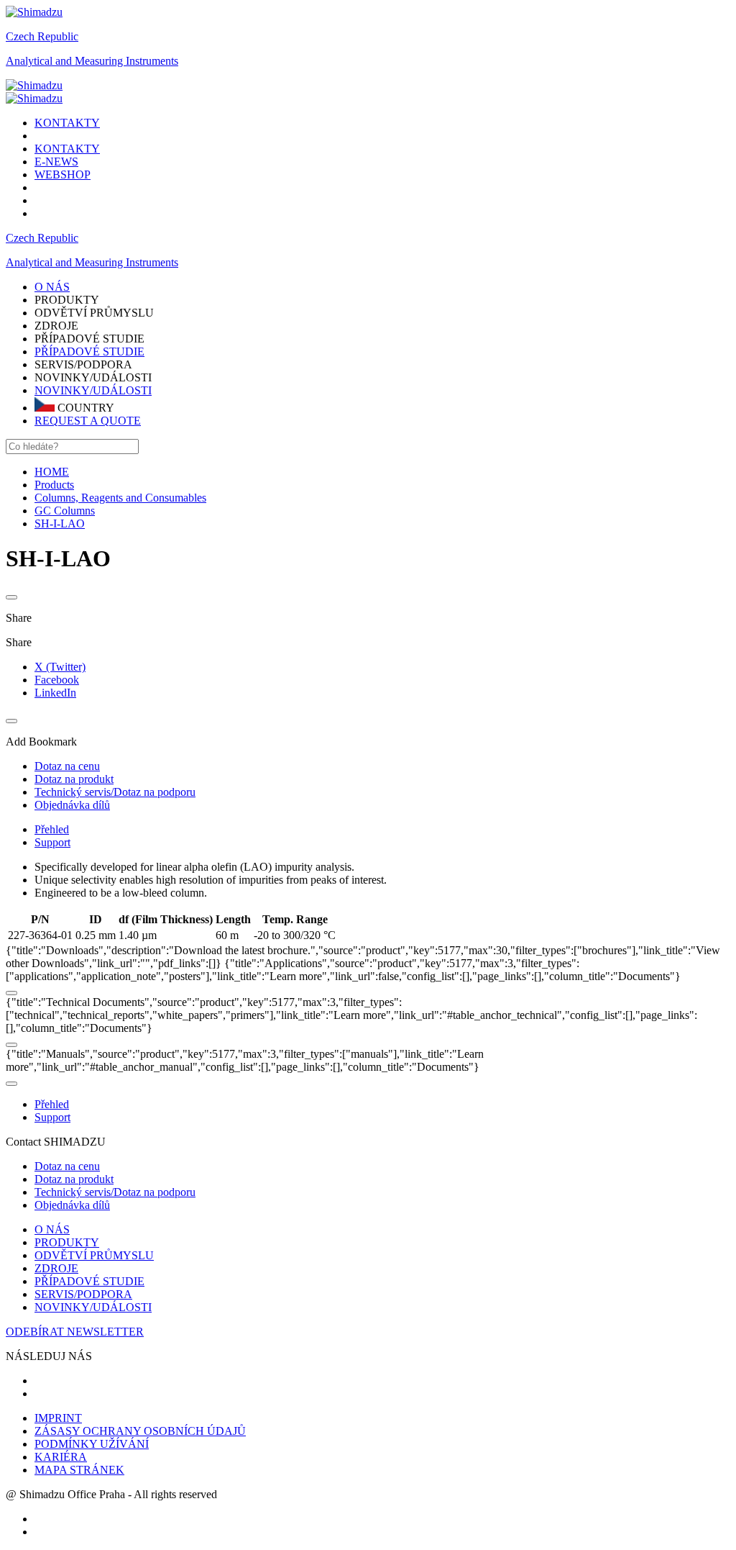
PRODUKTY (66, 1242)
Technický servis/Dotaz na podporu (115, 1192)
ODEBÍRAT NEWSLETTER (75, 1331)
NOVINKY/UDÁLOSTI (93, 390)
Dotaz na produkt (74, 1179)
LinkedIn (55, 692)
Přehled (51, 829)
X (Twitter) (60, 667)
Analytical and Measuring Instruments (92, 61)
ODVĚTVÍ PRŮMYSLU (94, 1255)
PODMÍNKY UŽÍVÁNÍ (91, 1444)
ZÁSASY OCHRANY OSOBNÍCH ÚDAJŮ (140, 1431)
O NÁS (52, 1229)
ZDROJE (56, 1268)
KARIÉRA (60, 1457)
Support (52, 842)
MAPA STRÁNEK (79, 1470)
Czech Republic (42, 36)
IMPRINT (58, 1418)
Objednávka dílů (72, 1205)
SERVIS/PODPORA (83, 1294)
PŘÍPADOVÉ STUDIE (89, 351)
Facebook (56, 680)
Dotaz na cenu (67, 1166)
